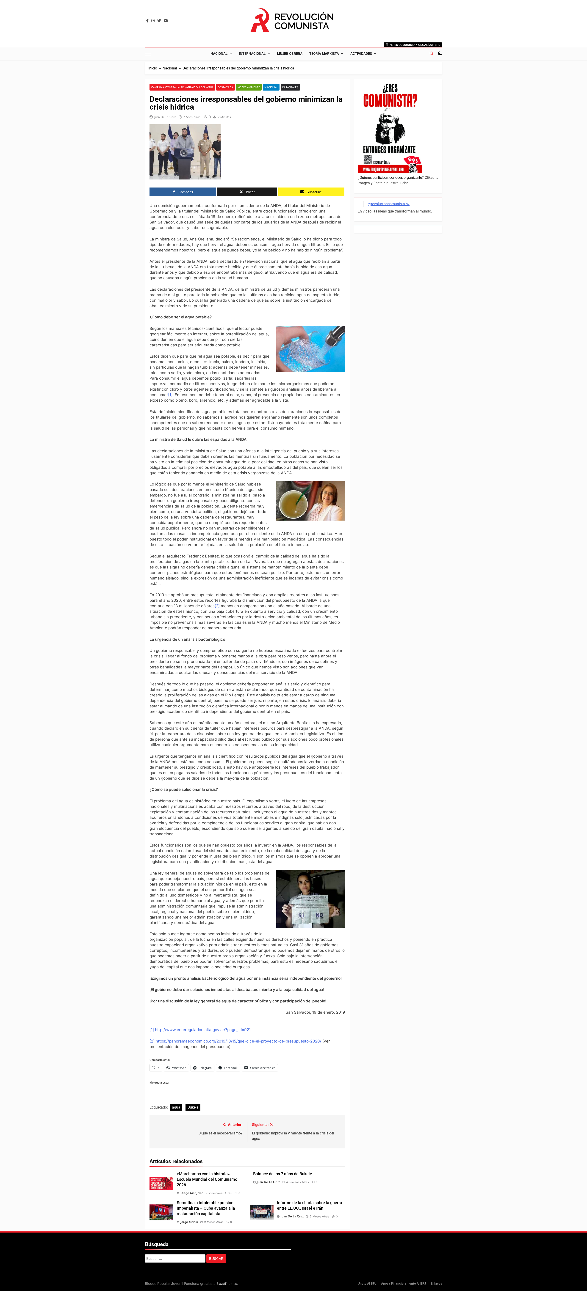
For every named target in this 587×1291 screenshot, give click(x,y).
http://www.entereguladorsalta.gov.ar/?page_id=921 (203, 1029)
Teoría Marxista (324, 54)
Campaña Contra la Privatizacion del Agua (182, 87)
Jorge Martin (189, 1221)
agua (176, 1107)
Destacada (225, 87)
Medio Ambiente (249, 87)
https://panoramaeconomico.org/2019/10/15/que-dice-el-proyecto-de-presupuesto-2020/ (238, 1041)
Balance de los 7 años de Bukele (282, 1174)
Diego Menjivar (191, 1193)
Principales (290, 87)
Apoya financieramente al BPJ (403, 1283)
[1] (170, 394)
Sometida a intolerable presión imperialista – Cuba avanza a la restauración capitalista (206, 1208)
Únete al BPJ (367, 1283)
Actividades (361, 54)
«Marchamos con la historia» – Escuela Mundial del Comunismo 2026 (207, 1179)
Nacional (218, 54)
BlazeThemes (226, 1283)
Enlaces (436, 1283)
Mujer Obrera (289, 54)
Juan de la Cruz (165, 117)
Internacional (252, 54)
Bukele (193, 1107)
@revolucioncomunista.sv (389, 204)
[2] (217, 606)
